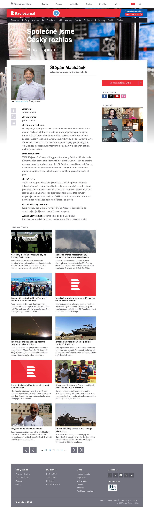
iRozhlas (45, 4)
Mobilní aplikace (53, 484)
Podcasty (50, 481)
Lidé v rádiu (82, 481)
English (135, 500)
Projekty (88, 20)
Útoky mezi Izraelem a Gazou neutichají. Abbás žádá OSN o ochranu (75, 386)
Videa (120, 20)
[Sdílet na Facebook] (13, 110)
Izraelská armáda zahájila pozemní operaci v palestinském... (28, 343)
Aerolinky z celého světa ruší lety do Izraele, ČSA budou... (28, 256)
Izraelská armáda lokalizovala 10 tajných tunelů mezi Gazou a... (75, 299)
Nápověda (81, 477)
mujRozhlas (74, 4)
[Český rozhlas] (21, 4)
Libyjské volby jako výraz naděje (27, 428)
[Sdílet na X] (13, 116)
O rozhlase (103, 4)
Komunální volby (22, 477)
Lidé (60, 20)
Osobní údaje (113, 500)
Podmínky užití (125, 500)
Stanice (89, 4)
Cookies (102, 500)
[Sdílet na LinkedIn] (13, 122)
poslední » (81, 450)
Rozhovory (100, 20)
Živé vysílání (51, 474)
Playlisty (51, 20)
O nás (78, 20)
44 (46, 450)
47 (57, 450)
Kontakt (80, 488)
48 (61, 450)
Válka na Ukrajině (23, 474)
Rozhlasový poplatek (85, 491)
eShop (18, 484)
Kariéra (80, 484)
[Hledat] (140, 4)
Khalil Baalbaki (22, 101)
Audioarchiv (38, 20)
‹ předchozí (33, 450)
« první (26, 450)
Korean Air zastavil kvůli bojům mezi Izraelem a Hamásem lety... (28, 299)
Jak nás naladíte (83, 474)
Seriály (111, 20)
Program (59, 4)
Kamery (68, 20)
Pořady (25, 20)
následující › (74, 450)
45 (50, 450)
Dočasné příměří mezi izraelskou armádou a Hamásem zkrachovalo (72, 256)
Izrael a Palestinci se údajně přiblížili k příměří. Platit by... (73, 343)
